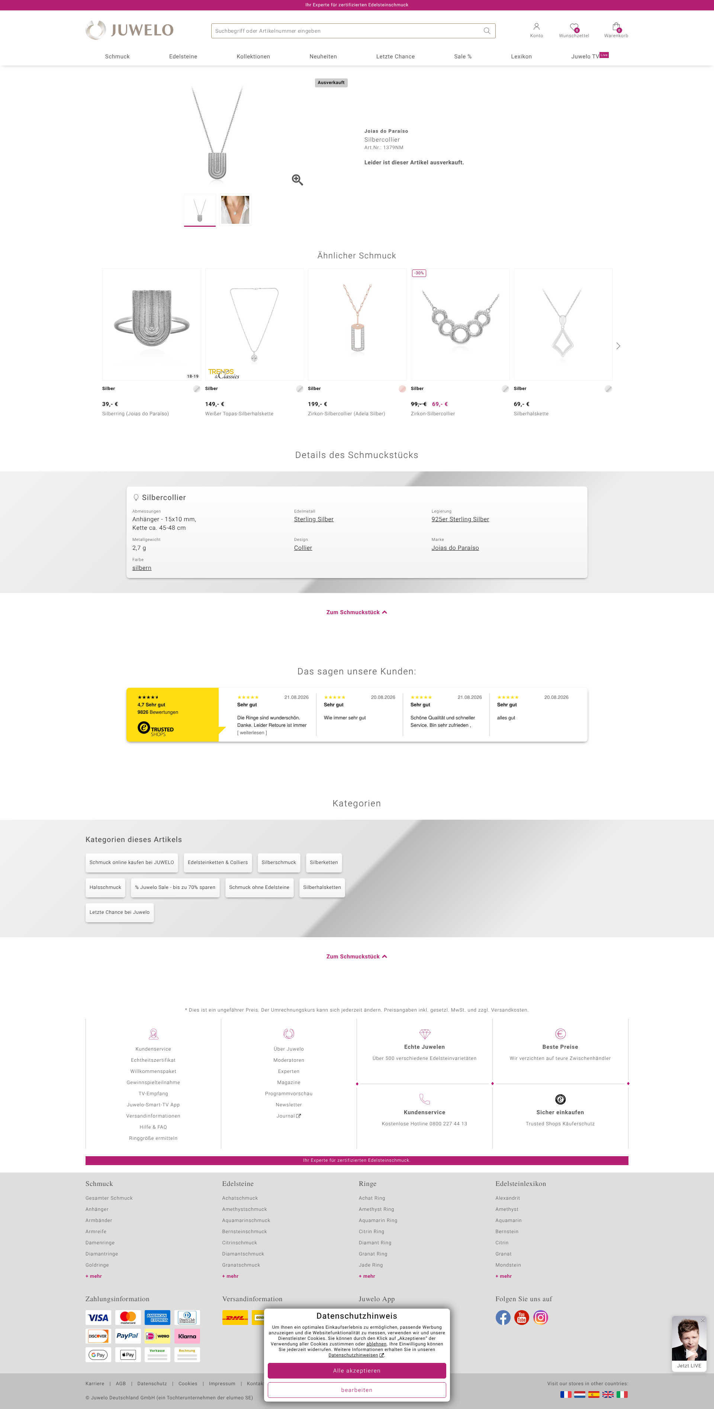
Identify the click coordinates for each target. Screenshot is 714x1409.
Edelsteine (183, 57)
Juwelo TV (590, 57)
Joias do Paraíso (455, 548)
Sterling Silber (314, 519)
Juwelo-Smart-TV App (153, 1105)
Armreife (96, 1231)
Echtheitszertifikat (153, 1060)
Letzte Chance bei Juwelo (120, 912)
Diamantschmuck (243, 1254)
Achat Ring (372, 1198)
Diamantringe (102, 1254)
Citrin (502, 1243)
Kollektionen (253, 57)
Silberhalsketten (322, 887)
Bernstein (507, 1231)
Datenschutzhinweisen (353, 1355)
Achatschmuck (240, 1198)
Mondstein (508, 1265)
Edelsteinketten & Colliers (218, 862)
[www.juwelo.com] (608, 1394)
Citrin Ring (372, 1231)
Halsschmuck (105, 887)
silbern (142, 568)
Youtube (521, 1317)
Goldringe (97, 1265)
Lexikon (521, 57)
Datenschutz (152, 1384)
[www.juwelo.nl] (579, 1394)
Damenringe (100, 1243)
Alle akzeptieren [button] (357, 1371)
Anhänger (97, 1209)
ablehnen (377, 1344)
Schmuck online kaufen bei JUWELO (132, 862)
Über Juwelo (289, 1049)
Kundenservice (153, 1049)
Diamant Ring (375, 1243)
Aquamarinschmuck (246, 1220)
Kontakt (256, 1384)
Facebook (503, 1317)
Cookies (187, 1384)
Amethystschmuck (244, 1209)
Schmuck (117, 57)
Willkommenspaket (153, 1071)
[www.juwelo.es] (593, 1394)
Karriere (95, 1384)
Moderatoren (289, 1060)
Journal (286, 1116)
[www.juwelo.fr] (566, 1394)
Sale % (463, 57)
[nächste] (617, 345)
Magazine (288, 1082)
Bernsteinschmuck (244, 1231)
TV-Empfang (153, 1093)
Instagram (540, 1317)
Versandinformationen (153, 1116)
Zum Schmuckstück (353, 613)
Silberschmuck (279, 862)
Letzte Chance (395, 57)
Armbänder (99, 1220)
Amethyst (507, 1209)
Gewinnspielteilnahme (153, 1082)
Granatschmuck (241, 1265)
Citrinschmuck (239, 1243)
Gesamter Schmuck (109, 1198)
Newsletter (289, 1105)
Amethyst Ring (376, 1209)
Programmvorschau (289, 1093)
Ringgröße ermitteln (153, 1138)
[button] (536, 31)
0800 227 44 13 (448, 1124)
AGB (121, 1384)
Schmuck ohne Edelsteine (259, 887)
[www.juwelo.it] (622, 1394)
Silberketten (324, 862)
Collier (303, 548)
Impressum (222, 1384)
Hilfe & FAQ (153, 1127)
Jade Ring (371, 1265)
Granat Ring (373, 1254)
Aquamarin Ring (378, 1220)
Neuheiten (323, 57)
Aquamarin (509, 1220)
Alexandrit (508, 1198)
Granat (504, 1254)
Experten (289, 1071)
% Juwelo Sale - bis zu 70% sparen (175, 887)
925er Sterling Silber (460, 519)
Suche (488, 31)
